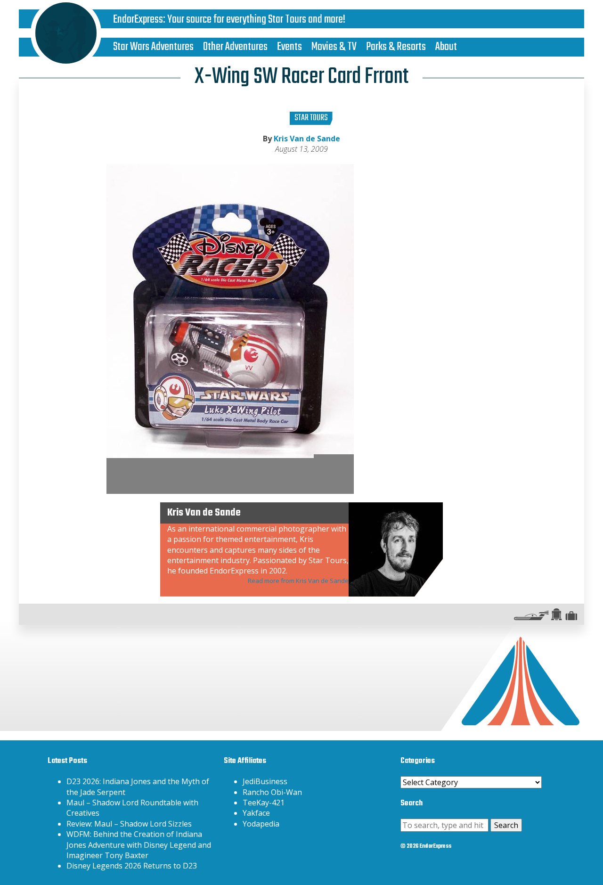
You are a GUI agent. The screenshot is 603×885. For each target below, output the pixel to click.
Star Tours (311, 118)
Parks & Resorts (396, 47)
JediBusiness (265, 781)
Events (289, 47)
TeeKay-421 (264, 802)
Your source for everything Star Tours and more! (256, 19)
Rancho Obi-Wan (272, 792)
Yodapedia (261, 824)
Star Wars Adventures (153, 47)
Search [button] (506, 825)
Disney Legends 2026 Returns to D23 (131, 865)
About (446, 47)
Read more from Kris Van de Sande (298, 580)
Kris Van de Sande (307, 138)
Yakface (256, 813)
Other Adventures (235, 47)
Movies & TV (334, 47)
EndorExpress (138, 19)
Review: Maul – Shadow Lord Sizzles (129, 824)
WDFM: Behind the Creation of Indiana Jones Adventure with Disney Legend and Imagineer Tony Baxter (138, 844)
